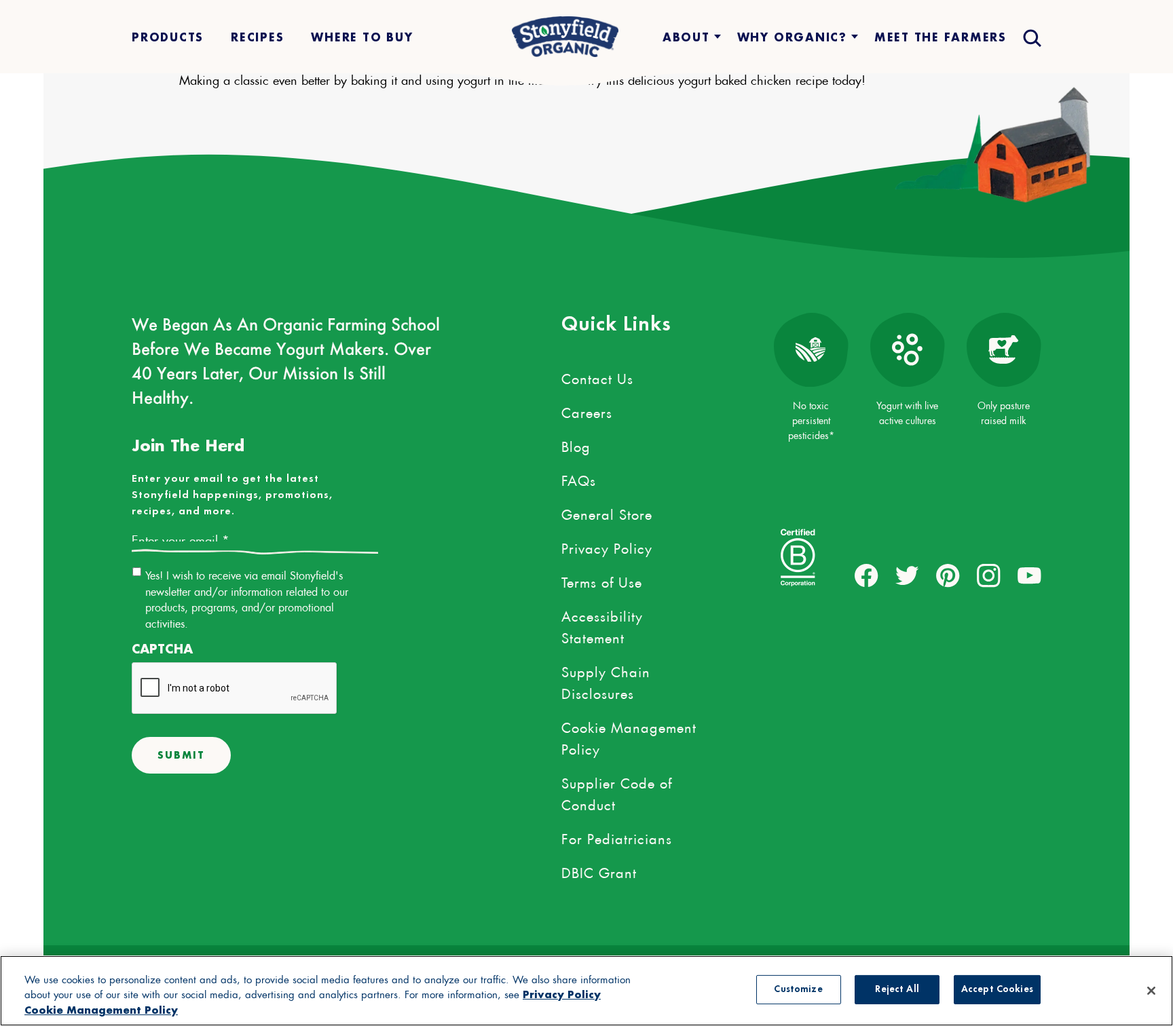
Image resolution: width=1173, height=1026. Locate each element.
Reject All (896, 990)
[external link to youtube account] (1029, 575)
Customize (798, 990)
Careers (586, 410)
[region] (586, 990)
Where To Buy (362, 37)
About (686, 37)
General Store (606, 512)
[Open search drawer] (1030, 37)
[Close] (1151, 991)
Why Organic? (792, 37)
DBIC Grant (599, 871)
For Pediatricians (616, 837)
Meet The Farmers (940, 37)
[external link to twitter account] (907, 576)
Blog (576, 444)
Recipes (257, 37)
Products (168, 37)
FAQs (578, 478)
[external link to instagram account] (989, 576)
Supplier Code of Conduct (616, 792)
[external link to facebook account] (866, 576)
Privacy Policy (606, 546)
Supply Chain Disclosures (605, 681)
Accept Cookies (997, 990)
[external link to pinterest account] (948, 576)
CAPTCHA (162, 649)
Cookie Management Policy (628, 736)
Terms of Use (601, 580)
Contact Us (597, 377)
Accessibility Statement (602, 625)
